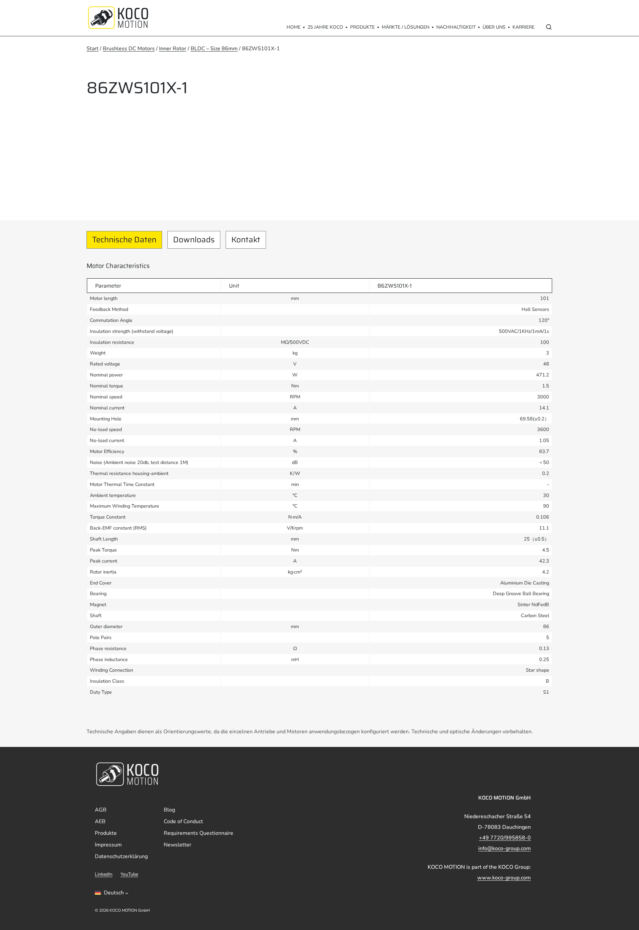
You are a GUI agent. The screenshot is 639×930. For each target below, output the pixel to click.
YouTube (129, 874)
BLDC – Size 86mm (214, 48)
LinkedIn (103, 874)
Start (93, 48)
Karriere (523, 27)
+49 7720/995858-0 (505, 837)
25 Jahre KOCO (325, 27)
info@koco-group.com (504, 848)
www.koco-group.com (504, 877)
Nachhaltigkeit (456, 27)
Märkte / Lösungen (405, 27)
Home (294, 27)
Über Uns (494, 27)
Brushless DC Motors (129, 48)
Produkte (362, 27)
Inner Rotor (172, 48)
